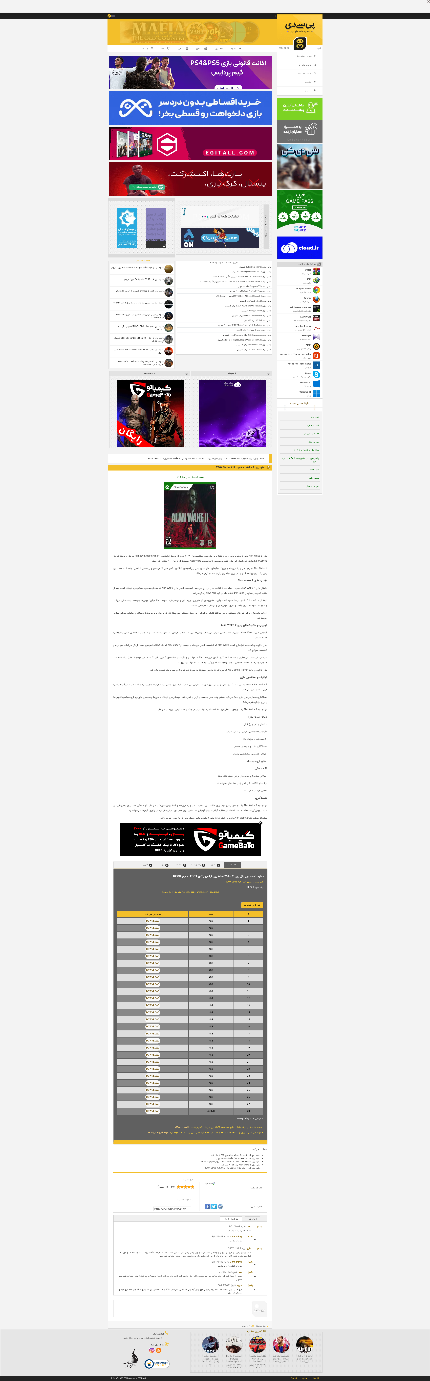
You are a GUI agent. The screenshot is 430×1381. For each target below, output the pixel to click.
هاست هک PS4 (304, 65)
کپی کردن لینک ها (252, 905)
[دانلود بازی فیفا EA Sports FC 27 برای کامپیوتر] (168, 281)
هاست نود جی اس (311, 433)
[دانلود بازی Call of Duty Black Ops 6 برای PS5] (304, 1344)
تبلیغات (308, 82)
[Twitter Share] (214, 1207)
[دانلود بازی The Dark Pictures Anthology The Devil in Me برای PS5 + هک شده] (234, 1344)
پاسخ (259, 1227)
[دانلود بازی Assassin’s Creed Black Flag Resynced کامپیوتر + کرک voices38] (168, 363)
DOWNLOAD (152, 921)
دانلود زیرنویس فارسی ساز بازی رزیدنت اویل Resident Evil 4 (138, 302)
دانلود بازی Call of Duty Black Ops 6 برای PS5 (304, 1359)
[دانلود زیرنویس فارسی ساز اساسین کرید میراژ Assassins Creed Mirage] (168, 316)
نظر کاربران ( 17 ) (231, 1219)
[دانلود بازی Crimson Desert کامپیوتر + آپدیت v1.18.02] (168, 292)
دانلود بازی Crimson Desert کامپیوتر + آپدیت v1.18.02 (140, 291)
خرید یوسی (314, 417)
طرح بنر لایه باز (313, 486)
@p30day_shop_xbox (157, 1132)
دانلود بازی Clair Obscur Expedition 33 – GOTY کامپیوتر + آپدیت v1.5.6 (138, 339)
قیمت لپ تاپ (313, 425)
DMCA (316, 1378)
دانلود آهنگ (314, 469)
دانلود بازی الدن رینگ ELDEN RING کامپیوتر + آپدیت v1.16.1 (141, 328)
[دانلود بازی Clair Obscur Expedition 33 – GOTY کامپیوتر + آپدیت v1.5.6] (168, 339)
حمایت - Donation (299, 1378)
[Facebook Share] (207, 1207)
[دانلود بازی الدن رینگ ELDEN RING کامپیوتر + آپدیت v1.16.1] (168, 328)
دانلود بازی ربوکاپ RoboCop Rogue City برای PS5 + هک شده (210, 1360)
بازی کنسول (247, 458)
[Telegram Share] (220, 1207)
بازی (256, 458)
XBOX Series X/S (232, 458)
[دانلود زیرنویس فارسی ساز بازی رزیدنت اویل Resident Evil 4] (168, 304)
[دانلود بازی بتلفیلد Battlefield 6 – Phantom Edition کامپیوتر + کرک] (168, 351)
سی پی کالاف (313, 442)
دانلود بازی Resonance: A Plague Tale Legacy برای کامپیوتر (137, 267)
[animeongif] (220, 247)
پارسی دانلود (314, 478)
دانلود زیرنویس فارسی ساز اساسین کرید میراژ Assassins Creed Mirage (140, 316)
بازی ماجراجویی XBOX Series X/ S (207, 458)
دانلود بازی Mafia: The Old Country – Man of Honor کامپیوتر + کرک (165, 34)
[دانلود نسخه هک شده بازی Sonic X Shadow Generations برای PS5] (257, 1344)
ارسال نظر (253, 1219)
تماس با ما (307, 90)
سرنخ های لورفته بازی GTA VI (306, 450)
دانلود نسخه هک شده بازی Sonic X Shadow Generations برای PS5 (258, 1362)
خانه (262, 458)
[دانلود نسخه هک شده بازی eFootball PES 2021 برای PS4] (281, 1344)
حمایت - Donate (304, 56)
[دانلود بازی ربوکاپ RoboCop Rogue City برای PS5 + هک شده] (210, 1344)
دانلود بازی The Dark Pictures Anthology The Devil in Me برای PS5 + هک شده (234, 1362)
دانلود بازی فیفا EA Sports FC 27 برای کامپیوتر (144, 279)
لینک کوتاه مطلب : (186, 1200)
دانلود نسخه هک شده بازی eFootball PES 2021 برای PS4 (281, 1359)
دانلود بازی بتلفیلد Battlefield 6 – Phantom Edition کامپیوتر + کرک (138, 351)
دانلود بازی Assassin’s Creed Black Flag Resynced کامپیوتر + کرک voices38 (141, 363)
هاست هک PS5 (304, 73)
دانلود (233, 48)
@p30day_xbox (182, 1127)
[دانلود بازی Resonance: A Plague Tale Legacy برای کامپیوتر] (168, 269)
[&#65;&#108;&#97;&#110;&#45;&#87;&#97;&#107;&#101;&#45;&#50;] (190, 548)
